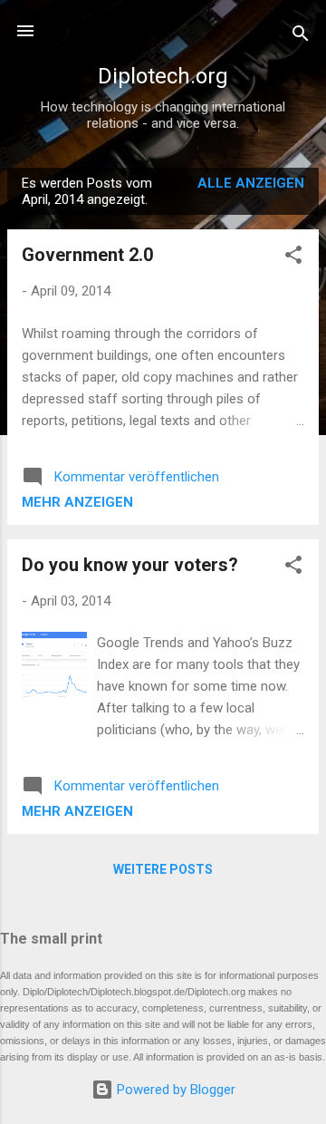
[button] (293, 258)
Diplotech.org (163, 76)
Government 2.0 (87, 255)
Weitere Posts (163, 869)
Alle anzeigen (250, 183)
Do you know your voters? (130, 565)
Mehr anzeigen (77, 502)
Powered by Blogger (174, 1089)
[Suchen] (301, 36)
